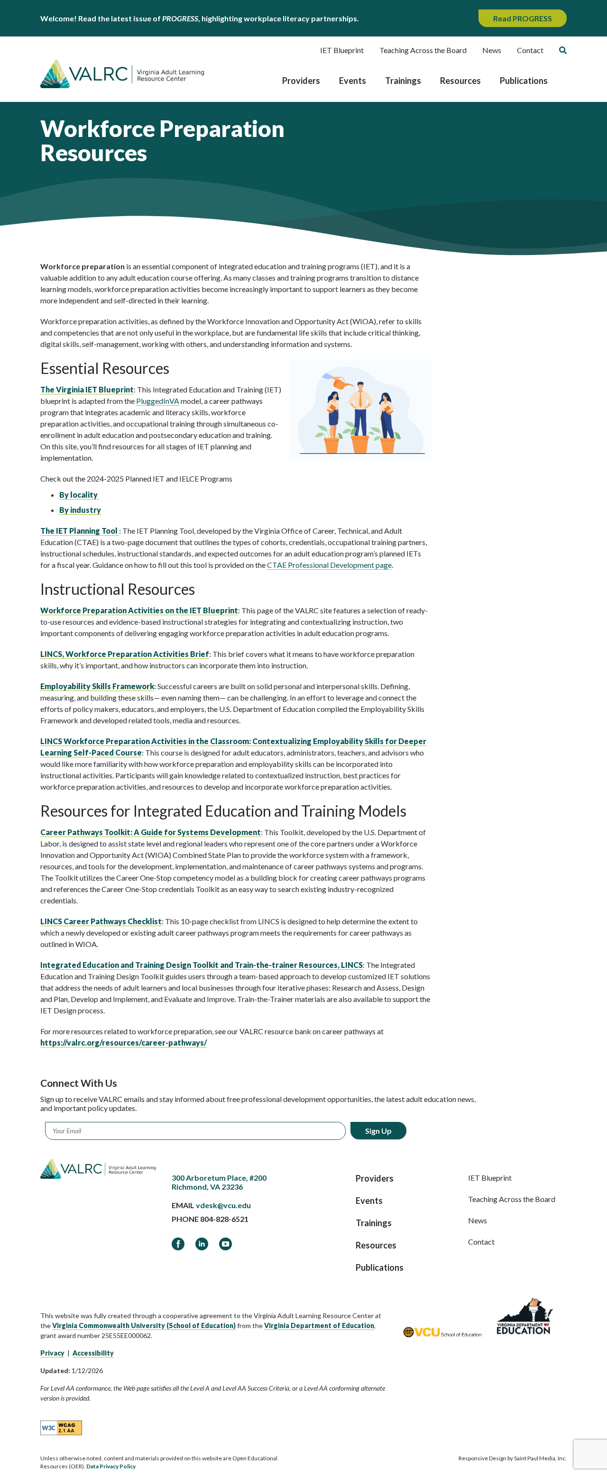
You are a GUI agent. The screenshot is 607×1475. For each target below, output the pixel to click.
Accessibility (93, 1353)
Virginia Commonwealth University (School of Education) (144, 1325)
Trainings (403, 80)
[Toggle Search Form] (563, 50)
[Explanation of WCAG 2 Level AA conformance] (61, 1427)
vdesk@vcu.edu (223, 1205)
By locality (79, 494)
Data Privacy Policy (111, 1466)
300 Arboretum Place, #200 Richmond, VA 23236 (219, 1182)
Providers (301, 80)
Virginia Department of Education (319, 1325)
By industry (80, 509)
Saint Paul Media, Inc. (540, 1458)
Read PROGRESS (522, 18)
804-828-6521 (224, 1218)
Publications (524, 80)
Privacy (52, 1353)
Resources (460, 80)
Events (352, 80)
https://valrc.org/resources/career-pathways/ (123, 1042)
